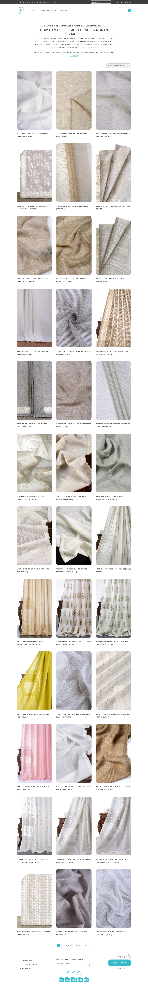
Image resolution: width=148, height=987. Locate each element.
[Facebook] (69, 973)
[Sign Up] (89, 964)
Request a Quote (119, 963)
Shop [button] (33, 10)
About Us (63, 10)
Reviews (42, 10)
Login (123, 2)
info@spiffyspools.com (119, 968)
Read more (74, 56)
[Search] (113, 2)
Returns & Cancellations (27, 964)
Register (128, 2)
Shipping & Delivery (24, 960)
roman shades (93, 47)
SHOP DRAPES (52, 2)
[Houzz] (79, 973)
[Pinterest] (74, 973)
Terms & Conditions (24, 969)
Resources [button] (51, 10)
